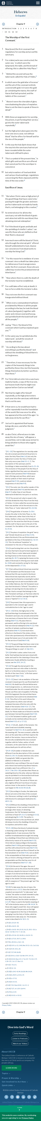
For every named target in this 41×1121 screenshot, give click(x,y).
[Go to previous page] (3, 24)
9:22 (8, 805)
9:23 (8, 828)
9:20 (8, 971)
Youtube (18, 1097)
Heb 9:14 (25, 640)
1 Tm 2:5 (13, 965)
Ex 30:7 (15, 558)
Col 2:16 (36, 945)
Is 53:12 (19, 889)
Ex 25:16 (8, 529)
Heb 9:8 (26, 474)
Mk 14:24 (19, 788)
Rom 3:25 (29, 535)
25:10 (21, 929)
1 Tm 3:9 (25, 959)
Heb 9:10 (15, 481)
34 (18, 926)
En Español (20, 15)
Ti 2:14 (31, 959)
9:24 (8, 985)
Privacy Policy (6, 1005)
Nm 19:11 (26, 945)
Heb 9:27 (24, 863)
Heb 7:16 (19, 676)
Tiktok (35, 1097)
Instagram (29, 1097)
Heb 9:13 (17, 630)
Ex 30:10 (13, 942)
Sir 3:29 (20, 817)
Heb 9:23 (32, 840)
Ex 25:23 (13, 923)
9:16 (8, 725)
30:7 (18, 939)
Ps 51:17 (23, 815)
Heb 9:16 (24, 707)
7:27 (12, 952)
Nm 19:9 (17, 662)
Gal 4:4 (22, 988)
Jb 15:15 (14, 982)
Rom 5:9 (18, 959)
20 (12, 751)
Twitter (6, 1097)
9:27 (8, 992)
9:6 (8, 548)
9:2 (8, 487)
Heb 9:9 (23, 483)
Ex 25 (34, 466)
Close (19, 1107)
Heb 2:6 (24, 456)
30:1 (30, 929)
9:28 (8, 887)
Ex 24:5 (12, 756)
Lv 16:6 (16, 956)
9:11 (8, 611)
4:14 (12, 949)
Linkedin (23, 1097)
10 (6, 32)
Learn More (11, 1068)
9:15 (8, 679)
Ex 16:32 (13, 929)
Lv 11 (16, 945)
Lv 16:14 (34, 540)
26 (38, 466)
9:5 (8, 532)
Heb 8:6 (8, 684)
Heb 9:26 (24, 853)
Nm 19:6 (14, 770)
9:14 (8, 666)
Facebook (12, 1097)
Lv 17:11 (23, 721)
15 (6, 542)
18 (23, 730)
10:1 (16, 949)
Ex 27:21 (21, 566)
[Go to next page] (37, 24)
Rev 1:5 (20, 961)
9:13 (8, 652)
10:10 (13, 959)
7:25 (12, 985)
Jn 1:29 (7, 902)
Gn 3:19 (13, 992)
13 (16, 32)
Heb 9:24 (15, 845)
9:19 (8, 751)
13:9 (12, 945)
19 (10, 961)
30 (18, 923)
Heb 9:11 (14, 621)
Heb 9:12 (30, 626)
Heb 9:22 (13, 721)
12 (13, 32)
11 (9, 32)
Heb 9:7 (8, 492)
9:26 (8, 866)
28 (12, 828)
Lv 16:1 (18, 942)
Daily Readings (20, 1033)
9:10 (8, 945)
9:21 (8, 791)
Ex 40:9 (13, 975)
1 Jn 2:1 (24, 985)
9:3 (8, 498)
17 (30, 707)
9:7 (8, 569)
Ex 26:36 (33, 508)
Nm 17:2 (15, 932)
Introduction (9, 28)
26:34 (21, 935)
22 (12, 679)
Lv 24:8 (8, 563)
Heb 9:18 (33, 714)
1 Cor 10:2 (23, 599)
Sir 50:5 (23, 919)
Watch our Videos (20, 1043)
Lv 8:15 (19, 975)
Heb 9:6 (21, 489)
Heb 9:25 (33, 848)
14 (12, 611)
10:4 (12, 956)
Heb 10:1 (30, 649)
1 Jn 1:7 (14, 961)
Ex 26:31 (13, 926)
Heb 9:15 (18, 730)
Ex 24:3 (13, 971)
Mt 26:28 (27, 788)
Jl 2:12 (35, 815)
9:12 (8, 952)
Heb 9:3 (24, 461)
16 (25, 929)
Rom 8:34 (17, 985)
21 (24, 662)
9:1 (8, 451)
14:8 (20, 945)
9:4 (8, 511)
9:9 (8, 602)
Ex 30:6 (31, 511)
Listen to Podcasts (20, 1038)
